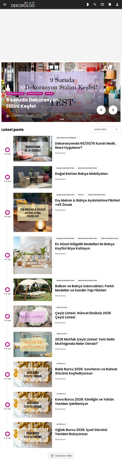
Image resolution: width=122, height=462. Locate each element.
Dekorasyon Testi (35, 93)
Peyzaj (81, 195)
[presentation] (101, 110)
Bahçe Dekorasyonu (65, 168)
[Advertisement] (61, 36)
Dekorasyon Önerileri (66, 138)
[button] (59, 119)
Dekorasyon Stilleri (15, 93)
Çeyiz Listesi (62, 307)
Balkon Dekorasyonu (87, 168)
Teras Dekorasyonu (96, 195)
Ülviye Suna (17, 115)
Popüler (49, 93)
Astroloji (61, 363)
